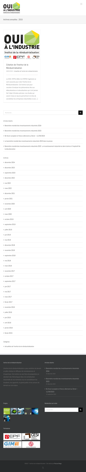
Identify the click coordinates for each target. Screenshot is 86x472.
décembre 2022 (10, 178)
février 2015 (8, 333)
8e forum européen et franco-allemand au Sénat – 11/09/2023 (25, 136)
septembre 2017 (10, 281)
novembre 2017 (10, 271)
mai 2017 (8, 292)
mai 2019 (8, 240)
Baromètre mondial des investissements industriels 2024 (23, 125)
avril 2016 (8, 323)
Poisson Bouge (57, 463)
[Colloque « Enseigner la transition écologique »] (13, 411)
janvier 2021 (9, 199)
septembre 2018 (10, 255)
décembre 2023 (10, 168)
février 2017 (8, 302)
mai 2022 (8, 183)
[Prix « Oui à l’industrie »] (6, 418)
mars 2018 (8, 266)
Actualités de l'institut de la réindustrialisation (26, 71)
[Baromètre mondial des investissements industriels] (35, 411)
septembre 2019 (10, 224)
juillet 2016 (8, 312)
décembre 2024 (10, 162)
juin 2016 (8, 317)
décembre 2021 (10, 193)
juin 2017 (8, 286)
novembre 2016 (10, 307)
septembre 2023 (10, 173)
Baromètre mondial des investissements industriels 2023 (23, 131)
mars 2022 (8, 188)
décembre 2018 (10, 245)
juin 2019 (8, 235)
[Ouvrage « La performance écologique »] (6, 411)
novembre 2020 (10, 204)
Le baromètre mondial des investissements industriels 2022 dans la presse (29, 141)
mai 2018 (8, 261)
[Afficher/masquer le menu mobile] (81, 4)
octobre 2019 (9, 219)
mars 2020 (8, 214)
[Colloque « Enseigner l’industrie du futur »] (20, 411)
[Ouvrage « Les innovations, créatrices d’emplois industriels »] (28, 411)
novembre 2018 (10, 250)
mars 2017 (8, 297)
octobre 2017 (9, 276)
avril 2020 (8, 209)
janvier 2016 (9, 328)
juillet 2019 (8, 230)
